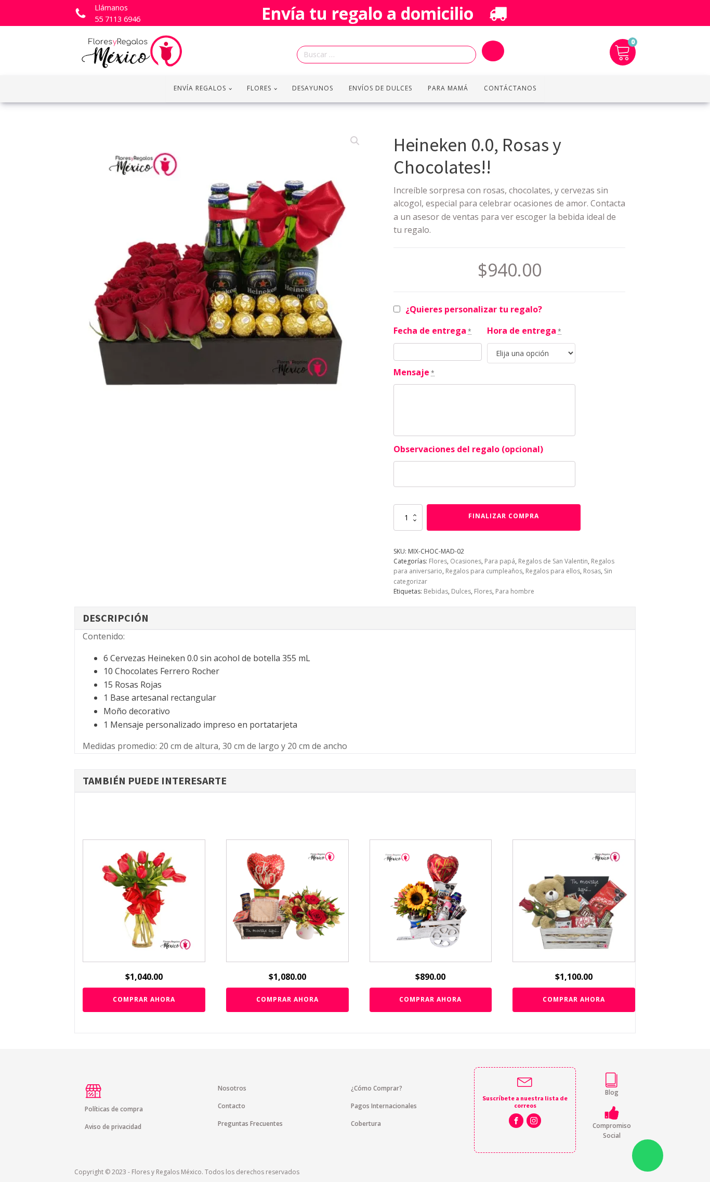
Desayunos (312, 88)
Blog (612, 1092)
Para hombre (514, 591)
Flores (259, 88)
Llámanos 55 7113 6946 (117, 13)
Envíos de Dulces (380, 88)
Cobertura (366, 1123)
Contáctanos (510, 88)
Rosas (592, 571)
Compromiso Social (612, 1130)
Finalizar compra (503, 515)
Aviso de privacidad (113, 1126)
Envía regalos (200, 88)
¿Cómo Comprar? (376, 1088)
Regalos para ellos (552, 571)
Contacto (231, 1105)
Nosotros (232, 1088)
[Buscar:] (389, 54)
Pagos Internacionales (384, 1105)
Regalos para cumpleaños (483, 571)
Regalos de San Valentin (553, 561)
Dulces (461, 591)
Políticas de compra (114, 1109)
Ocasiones (465, 561)
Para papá (499, 561)
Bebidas (436, 591)
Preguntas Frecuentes (250, 1123)
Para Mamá (448, 88)
